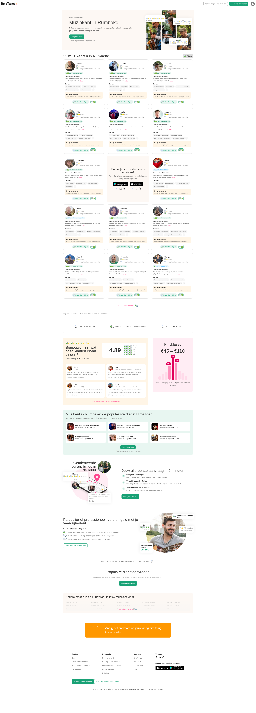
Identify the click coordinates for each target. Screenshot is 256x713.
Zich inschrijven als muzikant (215, 4)
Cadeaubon (76, 669)
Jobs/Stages (138, 666)
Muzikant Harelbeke (148, 605)
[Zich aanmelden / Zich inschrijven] (253, 4)
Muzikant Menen (71, 605)
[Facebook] (156, 657)
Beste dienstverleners (80, 662)
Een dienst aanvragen (239, 4)
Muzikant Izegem (173, 605)
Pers (135, 669)
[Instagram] (163, 657)
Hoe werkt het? (108, 658)
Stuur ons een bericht (113, 632)
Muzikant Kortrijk (96, 602)
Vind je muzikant (76, 37)
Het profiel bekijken (81, 102)
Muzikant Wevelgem (123, 605)
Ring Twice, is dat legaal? (111, 666)
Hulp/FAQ (105, 673)
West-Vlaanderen (93, 314)
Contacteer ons (108, 669)
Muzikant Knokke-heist (98, 605)
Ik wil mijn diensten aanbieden (107, 682)
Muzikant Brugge (71, 602)
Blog (73, 658)
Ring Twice (66, 314)
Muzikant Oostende (122, 602)
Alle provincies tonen (126, 609)
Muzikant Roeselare (148, 602)
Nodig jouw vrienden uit (81, 666)
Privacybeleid (151, 689)
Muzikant (83, 314)
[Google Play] (120, 184)
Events (75, 314)
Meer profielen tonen (126, 305)
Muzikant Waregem (173, 602)
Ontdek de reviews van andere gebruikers (105, 401)
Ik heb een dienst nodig (83, 682)
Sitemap (160, 689)
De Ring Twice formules (111, 662)
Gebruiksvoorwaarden (137, 689)
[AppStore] (136, 184)
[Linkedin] (159, 657)
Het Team (137, 662)
